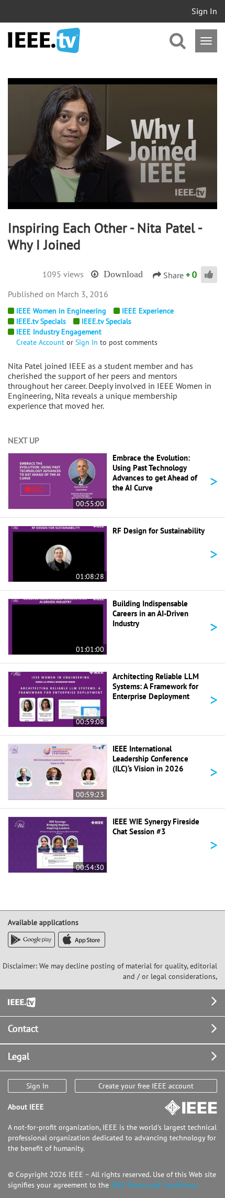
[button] (112, 142)
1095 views (63, 274)
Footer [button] (21, 1001)
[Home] (44, 40)
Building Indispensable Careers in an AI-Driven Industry (150, 613)
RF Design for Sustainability (159, 531)
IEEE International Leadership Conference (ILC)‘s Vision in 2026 (150, 759)
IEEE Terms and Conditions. (155, 1185)
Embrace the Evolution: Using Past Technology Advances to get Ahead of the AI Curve (155, 473)
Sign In (204, 11)
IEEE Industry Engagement (59, 331)
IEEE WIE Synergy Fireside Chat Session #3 (156, 826)
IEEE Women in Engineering (61, 310)
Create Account (40, 342)
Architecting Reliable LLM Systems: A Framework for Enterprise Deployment (156, 686)
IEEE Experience (148, 310)
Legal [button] (18, 1056)
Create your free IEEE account (146, 1086)
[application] (112, 143)
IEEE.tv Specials (41, 321)
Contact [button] (23, 1028)
